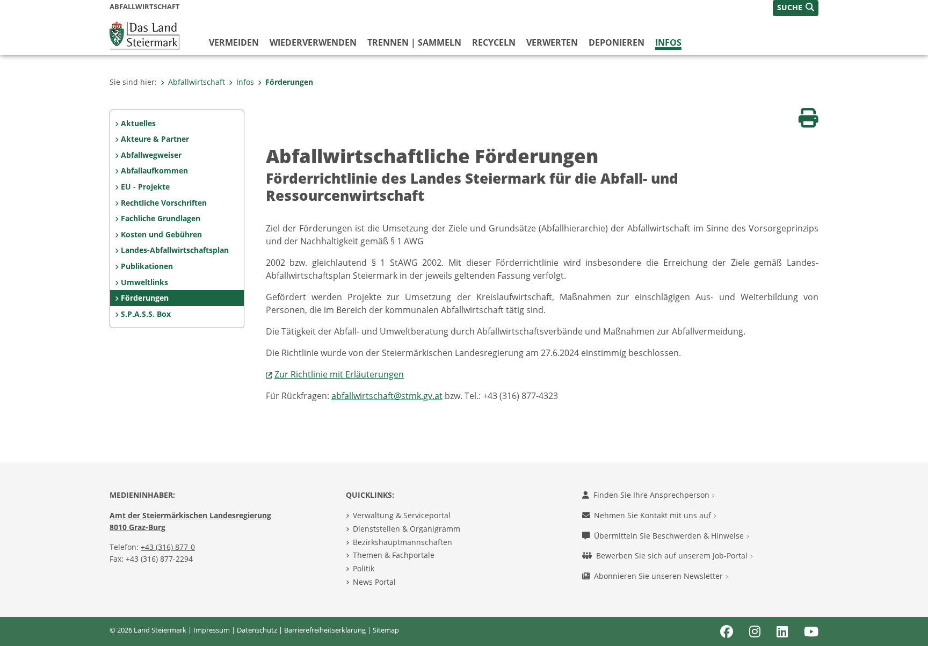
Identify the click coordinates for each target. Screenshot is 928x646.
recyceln (494, 42)
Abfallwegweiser (151, 155)
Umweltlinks (144, 282)
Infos (668, 42)
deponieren (616, 42)
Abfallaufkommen (154, 170)
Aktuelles (138, 123)
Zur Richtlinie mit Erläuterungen (339, 374)
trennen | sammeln (414, 42)
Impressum (211, 630)
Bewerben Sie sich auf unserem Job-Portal (673, 555)
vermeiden (234, 42)
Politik (363, 568)
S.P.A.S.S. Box (146, 314)
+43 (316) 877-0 (168, 547)
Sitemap (386, 630)
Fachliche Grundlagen (160, 218)
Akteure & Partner (155, 139)
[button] (795, 8)
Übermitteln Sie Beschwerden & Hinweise (670, 536)
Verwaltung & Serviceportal (402, 515)
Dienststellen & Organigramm (406, 529)
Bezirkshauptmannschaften (402, 542)
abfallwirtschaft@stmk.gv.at (387, 396)
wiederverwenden (313, 42)
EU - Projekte (145, 187)
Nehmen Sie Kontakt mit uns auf (653, 515)
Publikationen (147, 266)
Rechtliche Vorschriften (164, 203)
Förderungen (289, 82)
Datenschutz (257, 630)
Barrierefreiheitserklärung (325, 630)
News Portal (374, 582)
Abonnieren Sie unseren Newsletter (659, 576)
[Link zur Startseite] (144, 34)
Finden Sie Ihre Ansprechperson (652, 495)
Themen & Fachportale (393, 555)
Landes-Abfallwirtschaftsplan (175, 250)
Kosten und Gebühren (161, 234)
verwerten (552, 42)
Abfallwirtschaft (196, 82)
